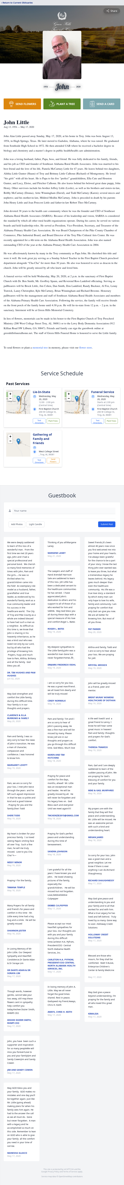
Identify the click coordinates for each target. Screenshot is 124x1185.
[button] (18, 399)
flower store (85, 347)
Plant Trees (53, 421)
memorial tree (40, 347)
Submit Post (107, 524)
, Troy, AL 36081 (46, 454)
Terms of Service (70, 1171)
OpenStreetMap (65, 1176)
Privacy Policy (53, 1171)
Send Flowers (53, 460)
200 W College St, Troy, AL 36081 (47, 413)
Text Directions (39, 421)
